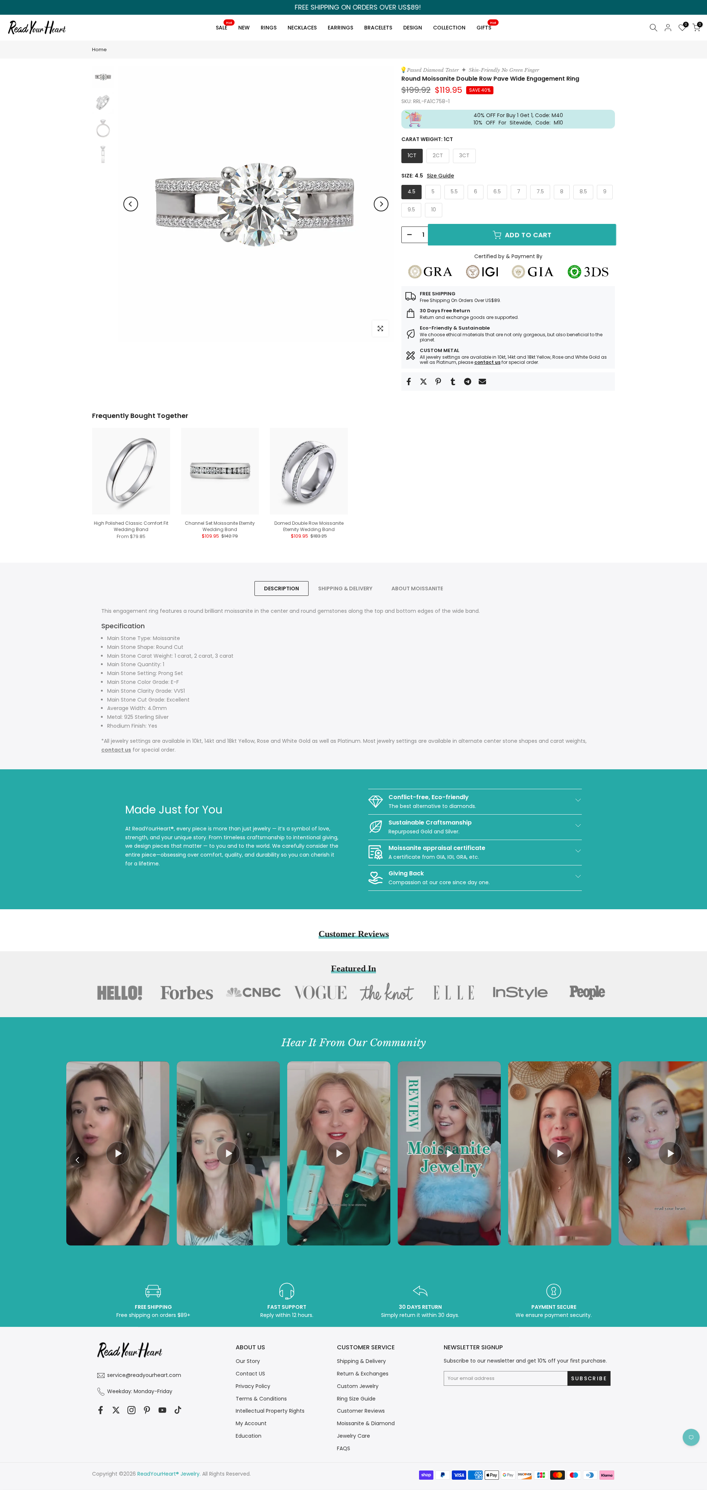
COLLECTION (449, 27)
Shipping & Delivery (361, 1361)
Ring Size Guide (356, 1398)
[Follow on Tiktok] (178, 1409)
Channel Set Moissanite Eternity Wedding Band (220, 526)
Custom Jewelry (358, 1386)
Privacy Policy (253, 1386)
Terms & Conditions (261, 1398)
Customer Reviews (361, 1411)
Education (248, 1436)
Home (99, 49)
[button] (629, 1160)
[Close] (484, 684)
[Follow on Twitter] (116, 1409)
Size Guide (440, 175)
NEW (244, 27)
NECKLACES (302, 27)
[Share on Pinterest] (438, 381)
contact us (487, 362)
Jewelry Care (353, 1436)
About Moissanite (417, 588)
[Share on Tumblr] (453, 381)
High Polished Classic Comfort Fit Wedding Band (131, 526)
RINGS (269, 27)
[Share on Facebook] (408, 381)
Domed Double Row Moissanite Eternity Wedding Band (309, 526)
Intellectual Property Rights (270, 1411)
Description (281, 588)
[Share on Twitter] (423, 381)
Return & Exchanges (362, 1373)
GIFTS (486, 26)
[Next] (381, 204)
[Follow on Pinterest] (147, 1409)
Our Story (248, 1361)
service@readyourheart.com (144, 1375)
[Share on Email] (482, 381)
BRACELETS (378, 27)
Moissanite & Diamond (366, 1423)
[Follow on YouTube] (162, 1409)
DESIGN (412, 27)
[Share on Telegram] (467, 381)
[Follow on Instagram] (131, 1409)
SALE (224, 26)
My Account (251, 1423)
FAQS (343, 1448)
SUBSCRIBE (423, 790)
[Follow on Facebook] (100, 1409)
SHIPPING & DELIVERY (345, 588)
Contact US (250, 1373)
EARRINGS (340, 27)
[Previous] (130, 204)
